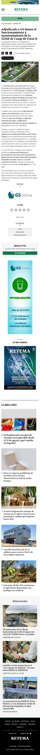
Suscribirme (20, 253)
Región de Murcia (10, 712)
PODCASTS (14, 724)
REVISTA (7, 721)
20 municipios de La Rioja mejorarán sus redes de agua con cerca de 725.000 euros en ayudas (18, 631)
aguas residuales (20, 235)
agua (20, 229)
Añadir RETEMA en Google (23, 53)
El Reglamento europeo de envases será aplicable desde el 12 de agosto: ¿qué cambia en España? (19, 439)
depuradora (20, 232)
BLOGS (33, 721)
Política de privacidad (24, 746)
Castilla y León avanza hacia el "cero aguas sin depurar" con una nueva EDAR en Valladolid (18, 667)
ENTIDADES (23, 724)
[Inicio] (21, 10)
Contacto (20, 727)
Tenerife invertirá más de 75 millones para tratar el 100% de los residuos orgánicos (18, 552)
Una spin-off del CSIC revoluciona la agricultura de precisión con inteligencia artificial (19, 588)
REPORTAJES (25, 721)
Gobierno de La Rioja (11, 637)
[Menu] (3, 9)
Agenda (7, 724)
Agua (15, 24)
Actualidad (6, 24)
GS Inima (20, 205)
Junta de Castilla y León (13, 673)
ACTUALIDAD (16, 721)
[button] (2, 53)
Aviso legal (13, 746)
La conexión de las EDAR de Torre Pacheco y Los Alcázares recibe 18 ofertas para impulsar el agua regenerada (19, 705)
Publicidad (31, 724)
